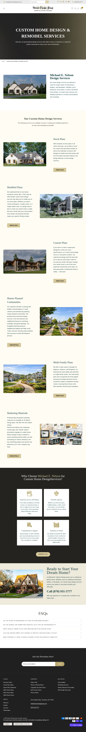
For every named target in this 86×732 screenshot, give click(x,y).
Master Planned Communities (66, 687)
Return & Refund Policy (37, 685)
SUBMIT (60, 664)
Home (3, 61)
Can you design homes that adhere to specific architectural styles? (30, 633)
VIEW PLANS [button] (60, 170)
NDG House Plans (8, 692)
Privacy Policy (35, 692)
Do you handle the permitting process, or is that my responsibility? (29, 624)
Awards (5, 705)
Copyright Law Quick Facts (38, 687)
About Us (5, 702)
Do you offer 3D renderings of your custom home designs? (26, 620)
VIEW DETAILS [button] (14, 345)
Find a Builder (61, 682)
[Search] (75, 8)
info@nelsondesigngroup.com (14, 2)
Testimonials (6, 710)
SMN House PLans (8, 695)
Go (47, 2)
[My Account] (78, 8)
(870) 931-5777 (78, 2)
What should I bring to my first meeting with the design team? (27, 629)
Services (5, 708)
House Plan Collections (9, 687)
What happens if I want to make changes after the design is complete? (30, 637)
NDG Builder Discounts (64, 690)
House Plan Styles (8, 685)
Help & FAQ (34, 682)
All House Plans (7, 682)
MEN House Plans (8, 690)
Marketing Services (63, 685)
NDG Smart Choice (36, 690)
